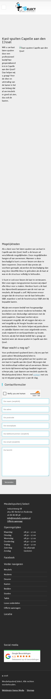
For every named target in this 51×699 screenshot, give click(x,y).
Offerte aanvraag (14, 521)
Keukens (8, 574)
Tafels (6, 598)
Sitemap (30, 690)
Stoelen (7, 593)
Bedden (7, 588)
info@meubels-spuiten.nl (18, 518)
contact (36, 374)
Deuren (7, 579)
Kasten (7, 584)
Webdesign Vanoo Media (13, 690)
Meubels (8, 569)
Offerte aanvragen (12, 608)
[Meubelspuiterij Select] (25, 7)
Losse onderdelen (12, 603)
